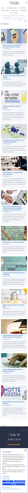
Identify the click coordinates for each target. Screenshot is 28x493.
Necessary (6, 489)
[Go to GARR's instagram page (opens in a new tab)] (14, 439)
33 (15, 418)
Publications (14, 10)
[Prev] (3, 419)
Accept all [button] (13, 484)
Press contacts (14, 13)
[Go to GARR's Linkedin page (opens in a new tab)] (19, 439)
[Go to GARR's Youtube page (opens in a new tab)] (11, 439)
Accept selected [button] (19, 481)
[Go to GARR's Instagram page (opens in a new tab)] (8, 439)
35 (20, 418)
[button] (26, 2)
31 (10, 418)
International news (12, 8)
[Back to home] (14, 2)
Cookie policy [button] (6, 476)
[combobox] (14, 17)
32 (12, 418)
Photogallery (23, 10)
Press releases (5, 10)
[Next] (16, 421)
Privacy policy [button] (6, 478)
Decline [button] (8, 481)
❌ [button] (25, 450)
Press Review (22, 8)
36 (22, 418)
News (3, 8)
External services (15, 489)
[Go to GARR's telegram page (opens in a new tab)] (17, 439)
